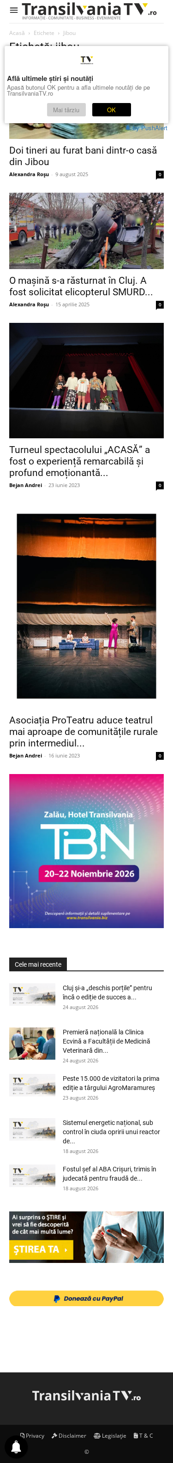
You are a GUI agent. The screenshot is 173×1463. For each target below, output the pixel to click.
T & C (145, 1436)
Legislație (113, 1436)
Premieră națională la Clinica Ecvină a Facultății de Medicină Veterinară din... (106, 1041)
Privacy (34, 1436)
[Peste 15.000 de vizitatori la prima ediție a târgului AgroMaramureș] (32, 1085)
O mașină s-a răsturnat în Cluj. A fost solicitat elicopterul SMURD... (81, 286)
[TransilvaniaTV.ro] (91, 11)
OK (111, 109)
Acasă (17, 33)
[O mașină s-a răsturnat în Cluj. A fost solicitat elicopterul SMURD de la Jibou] (86, 231)
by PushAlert (150, 127)
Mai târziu (66, 109)
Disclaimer (71, 1436)
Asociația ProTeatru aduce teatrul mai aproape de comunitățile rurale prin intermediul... (83, 732)
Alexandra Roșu (29, 174)
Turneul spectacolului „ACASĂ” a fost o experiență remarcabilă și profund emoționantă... (79, 461)
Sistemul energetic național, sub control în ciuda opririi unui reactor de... (111, 1132)
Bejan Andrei (25, 485)
